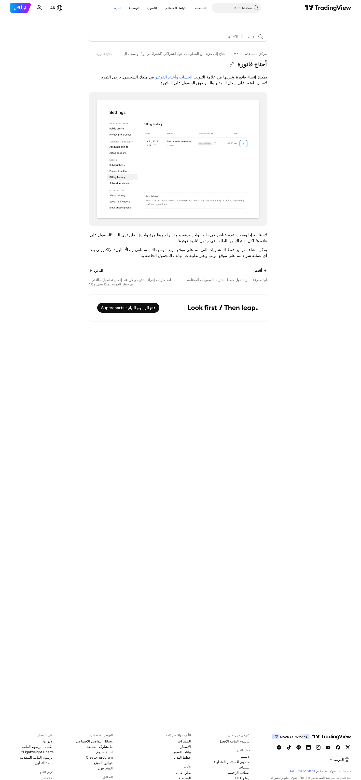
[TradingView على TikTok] (288, 747)
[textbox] (176, 37)
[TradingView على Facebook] (337, 747)
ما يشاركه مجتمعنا (100, 746)
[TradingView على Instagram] (318, 747)
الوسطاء (134, 8)
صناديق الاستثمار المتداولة (231, 762)
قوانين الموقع (103, 763)
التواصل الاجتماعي (176, 8)
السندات (244, 767)
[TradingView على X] (347, 747)
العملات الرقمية (239, 772)
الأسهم (245, 756)
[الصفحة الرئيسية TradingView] (328, 7)
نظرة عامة (183, 772)
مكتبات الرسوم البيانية (38, 746)
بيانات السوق (181, 752)
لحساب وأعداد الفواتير (173, 77)
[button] (191, 8)
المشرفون (105, 768)
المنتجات (200, 8)
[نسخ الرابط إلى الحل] (232, 64)
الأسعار (185, 746)
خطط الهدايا (182, 757)
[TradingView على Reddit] (279, 747)
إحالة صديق (104, 752)
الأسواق (152, 8)
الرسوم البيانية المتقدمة (37, 757)
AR (52, 7)
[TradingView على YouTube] (328, 747)
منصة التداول (44, 763)
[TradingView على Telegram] (298, 747)
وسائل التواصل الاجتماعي (94, 741)
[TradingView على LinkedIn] (308, 747)
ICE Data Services (302, 771)
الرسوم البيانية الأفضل (234, 741)
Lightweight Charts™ (37, 752)
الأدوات (48, 741)
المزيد (117, 8)
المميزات (184, 741)
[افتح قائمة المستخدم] (39, 8)
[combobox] (178, 37)
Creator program (99, 757)
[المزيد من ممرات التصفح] (236, 53)
